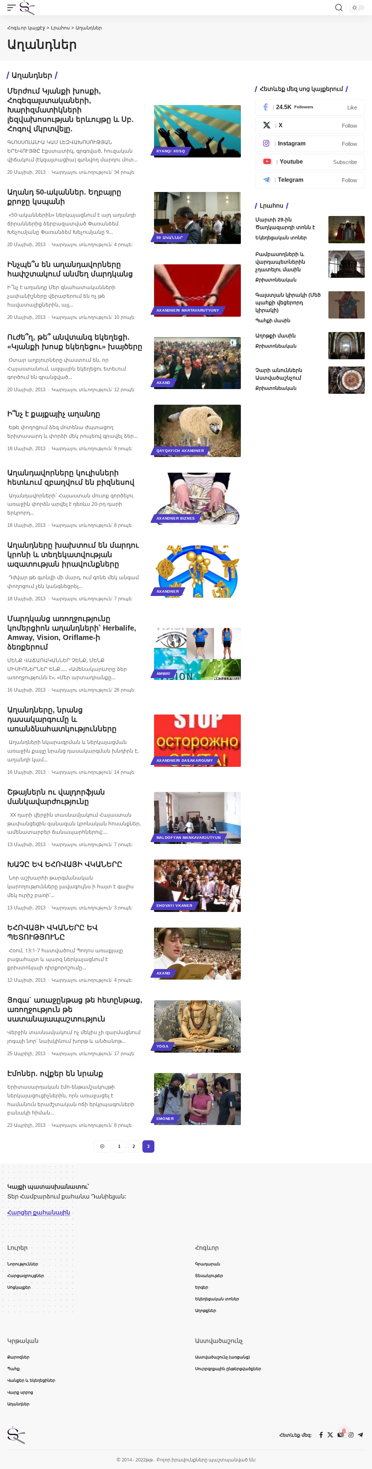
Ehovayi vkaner (175, 906)
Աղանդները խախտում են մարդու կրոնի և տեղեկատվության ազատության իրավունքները (73, 554)
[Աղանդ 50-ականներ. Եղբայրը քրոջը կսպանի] (197, 218)
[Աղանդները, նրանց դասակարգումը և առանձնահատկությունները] (197, 740)
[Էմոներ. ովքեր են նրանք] (197, 1099)
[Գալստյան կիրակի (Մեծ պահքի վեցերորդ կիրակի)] (346, 305)
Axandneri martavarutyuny (188, 310)
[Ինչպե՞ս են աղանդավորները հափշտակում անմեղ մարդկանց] (197, 290)
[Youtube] (310, 162)
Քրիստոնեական (275, 280)
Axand (164, 383)
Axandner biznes (176, 518)
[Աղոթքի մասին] (346, 345)
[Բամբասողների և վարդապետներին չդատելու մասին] (346, 264)
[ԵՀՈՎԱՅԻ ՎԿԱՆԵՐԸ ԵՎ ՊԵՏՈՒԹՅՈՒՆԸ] (197, 954)
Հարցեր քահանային (38, 1212)
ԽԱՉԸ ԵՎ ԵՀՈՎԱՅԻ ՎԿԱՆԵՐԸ (64, 864)
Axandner (168, 591)
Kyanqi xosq (171, 151)
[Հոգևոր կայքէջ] (27, 7)
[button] (13, 7)
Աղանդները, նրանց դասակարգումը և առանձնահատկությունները (62, 719)
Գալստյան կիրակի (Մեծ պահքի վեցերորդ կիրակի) (288, 302)
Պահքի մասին (272, 320)
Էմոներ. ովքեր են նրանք (55, 1073)
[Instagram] (310, 144)
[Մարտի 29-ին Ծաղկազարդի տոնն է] (346, 229)
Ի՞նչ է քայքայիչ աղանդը (53, 414)
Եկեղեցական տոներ (281, 237)
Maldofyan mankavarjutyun (189, 838)
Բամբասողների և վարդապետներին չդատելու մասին (280, 261)
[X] (310, 125)
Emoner (165, 1119)
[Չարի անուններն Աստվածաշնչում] (346, 380)
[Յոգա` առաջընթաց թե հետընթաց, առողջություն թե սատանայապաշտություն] (197, 1026)
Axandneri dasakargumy (185, 760)
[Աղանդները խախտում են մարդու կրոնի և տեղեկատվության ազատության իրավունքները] (197, 571)
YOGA (163, 1046)
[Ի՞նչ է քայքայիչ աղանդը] (197, 431)
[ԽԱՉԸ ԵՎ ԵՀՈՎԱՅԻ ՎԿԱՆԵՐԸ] (197, 886)
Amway (164, 674)
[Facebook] (310, 107)
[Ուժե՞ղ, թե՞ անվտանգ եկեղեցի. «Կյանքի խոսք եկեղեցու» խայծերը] (197, 363)
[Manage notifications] (344, 1431)
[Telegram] (310, 180)
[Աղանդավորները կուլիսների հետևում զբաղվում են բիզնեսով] (197, 499)
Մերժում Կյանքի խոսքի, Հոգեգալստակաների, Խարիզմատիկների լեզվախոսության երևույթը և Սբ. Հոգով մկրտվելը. (70, 110)
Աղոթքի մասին (275, 336)
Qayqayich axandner (180, 451)
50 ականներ (170, 238)
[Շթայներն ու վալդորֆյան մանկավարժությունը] (197, 818)
